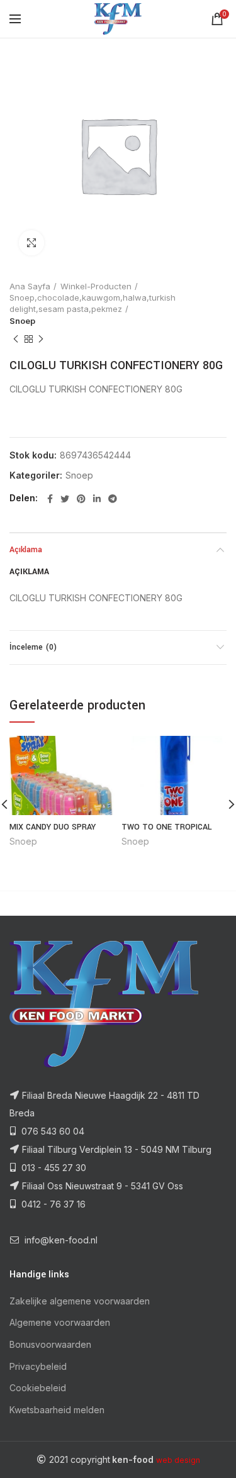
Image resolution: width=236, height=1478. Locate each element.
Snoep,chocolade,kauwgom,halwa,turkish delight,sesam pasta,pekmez (92, 303)
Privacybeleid (38, 1366)
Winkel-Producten (96, 286)
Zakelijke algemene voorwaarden (79, 1301)
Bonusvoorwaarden (50, 1344)
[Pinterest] (81, 499)
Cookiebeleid (37, 1387)
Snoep (22, 321)
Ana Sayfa (29, 286)
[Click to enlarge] (31, 242)
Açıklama (25, 549)
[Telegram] (112, 499)
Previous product (15, 339)
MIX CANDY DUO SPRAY (52, 827)
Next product (41, 339)
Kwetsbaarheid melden (56, 1409)
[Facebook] (50, 499)
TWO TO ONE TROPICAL (166, 827)
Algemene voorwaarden (59, 1322)
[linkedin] (96, 499)
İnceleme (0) (33, 647)
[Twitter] (65, 499)
